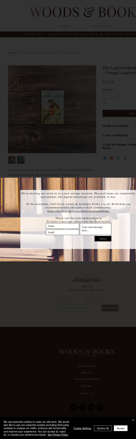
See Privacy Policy (58, 434)
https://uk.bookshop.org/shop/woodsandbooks (78, 211)
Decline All (103, 428)
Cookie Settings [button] (82, 428)
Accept (120, 428)
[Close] (133, 420)
